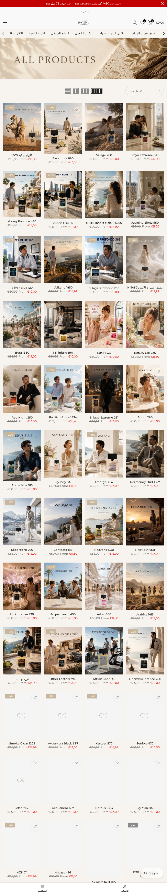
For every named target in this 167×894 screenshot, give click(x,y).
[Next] (163, 34)
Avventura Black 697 (63, 743)
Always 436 (63, 872)
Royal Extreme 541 (145, 155)
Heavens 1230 (104, 550)
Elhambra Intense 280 (145, 679)
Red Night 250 (22, 417)
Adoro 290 (145, 417)
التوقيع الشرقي (60, 33)
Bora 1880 (22, 352)
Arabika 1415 (145, 614)
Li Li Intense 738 (22, 614)
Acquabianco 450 (63, 614)
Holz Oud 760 (145, 550)
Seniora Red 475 (104, 882)
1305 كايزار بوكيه (22, 155)
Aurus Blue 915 (22, 485)
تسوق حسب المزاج (144, 33)
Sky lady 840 (63, 482)
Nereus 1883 (104, 808)
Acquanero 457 (63, 808)
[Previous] (3, 34)
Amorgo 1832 (103, 482)
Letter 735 (22, 808)
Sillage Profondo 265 (104, 288)
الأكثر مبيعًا (16, 33)
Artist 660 (104, 614)
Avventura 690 (63, 158)
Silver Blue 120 (22, 288)
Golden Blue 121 (63, 223)
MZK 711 (21, 872)
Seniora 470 (144, 743)
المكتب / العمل (84, 33)
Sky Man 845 (145, 808)
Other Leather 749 (62, 679)
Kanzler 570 (104, 743)
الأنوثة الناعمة (37, 33)
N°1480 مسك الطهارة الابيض (145, 287)
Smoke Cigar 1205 (22, 743)
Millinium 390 (63, 352)
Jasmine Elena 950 (145, 222)
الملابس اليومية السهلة (112, 33)
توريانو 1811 (22, 679)
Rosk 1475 (104, 353)
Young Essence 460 (22, 221)
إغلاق (4, 3)
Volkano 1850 (63, 287)
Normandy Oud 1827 (145, 482)
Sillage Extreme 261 (104, 417)
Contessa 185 (63, 550)
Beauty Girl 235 (145, 353)
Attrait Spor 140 (104, 679)
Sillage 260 (104, 155)
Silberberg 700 (22, 550)
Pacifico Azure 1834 (63, 417)
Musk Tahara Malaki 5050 (104, 223)
